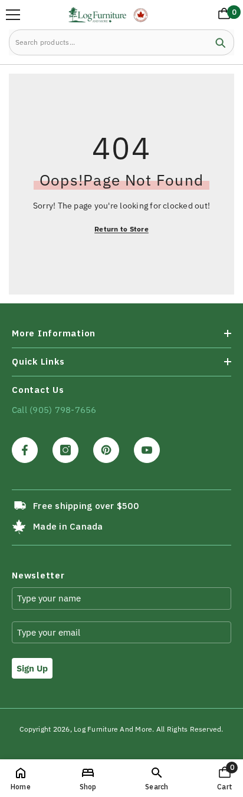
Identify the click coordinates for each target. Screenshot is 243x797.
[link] (156, 778)
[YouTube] (147, 450)
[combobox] (108, 42)
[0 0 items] (222, 16)
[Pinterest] (106, 450)
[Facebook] (25, 450)
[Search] (121, 42)
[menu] (13, 15)
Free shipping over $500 (86, 505)
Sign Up (32, 668)
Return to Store (121, 228)
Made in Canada (68, 526)
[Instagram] (65, 450)
